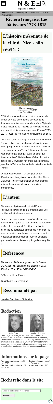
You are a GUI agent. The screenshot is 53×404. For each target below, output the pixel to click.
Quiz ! (38, 3)
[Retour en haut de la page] (50, 402)
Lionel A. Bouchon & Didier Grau (17, 299)
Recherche (44, 3)
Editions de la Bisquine (28, 266)
